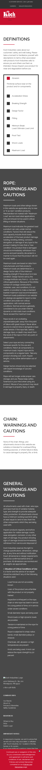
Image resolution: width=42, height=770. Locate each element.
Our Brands (7, 701)
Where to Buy (8, 721)
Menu (10, 20)
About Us (6, 703)
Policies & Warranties (11, 705)
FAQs (5, 723)
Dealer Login (8, 726)
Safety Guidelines (9, 708)
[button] (21, 78)
